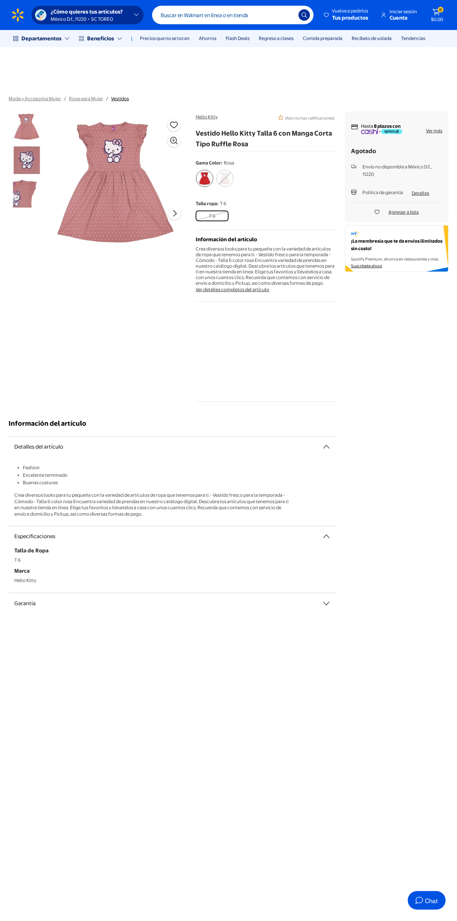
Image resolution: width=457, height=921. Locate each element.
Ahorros (207, 38)
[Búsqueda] (304, 15)
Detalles (420, 193)
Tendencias (413, 38)
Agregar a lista (403, 212)
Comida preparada (322, 38)
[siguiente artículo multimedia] (174, 213)
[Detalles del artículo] (326, 446)
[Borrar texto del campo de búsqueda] (287, 15)
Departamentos (41, 38)
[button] (346, 15)
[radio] (204, 179)
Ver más (434, 130)
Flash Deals (238, 38)
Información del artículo (47, 423)
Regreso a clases (276, 38)
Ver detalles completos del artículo (232, 289)
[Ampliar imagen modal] (173, 140)
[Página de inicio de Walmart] (18, 15)
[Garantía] (326, 603)
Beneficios (100, 38)
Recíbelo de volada (372, 38)
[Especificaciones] (326, 536)
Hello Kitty (207, 117)
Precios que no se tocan (165, 38)
